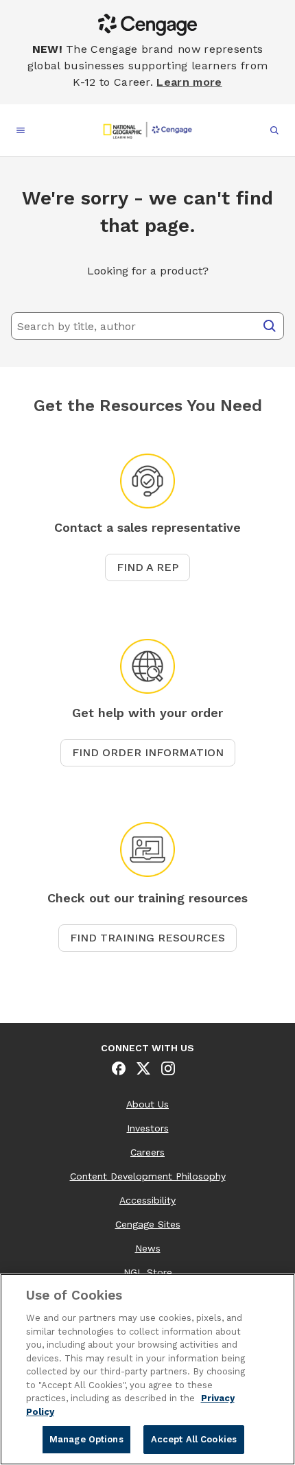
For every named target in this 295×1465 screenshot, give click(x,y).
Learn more (189, 82)
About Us (147, 1104)
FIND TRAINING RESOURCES (147, 937)
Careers (147, 1152)
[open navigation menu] (20, 130)
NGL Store (147, 1272)
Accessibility (147, 1200)
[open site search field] (274, 130)
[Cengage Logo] (147, 130)
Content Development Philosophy (148, 1176)
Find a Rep (147, 567)
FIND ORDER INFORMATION (148, 752)
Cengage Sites (147, 1224)
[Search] (269, 326)
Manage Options (86, 1439)
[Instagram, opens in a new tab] (168, 1068)
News (148, 1248)
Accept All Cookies (194, 1439)
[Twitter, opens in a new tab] (143, 1068)
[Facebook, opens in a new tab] (118, 1068)
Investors (148, 1128)
